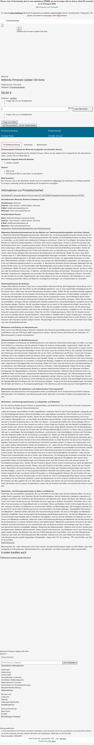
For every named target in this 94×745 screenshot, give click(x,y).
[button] (47, 195)
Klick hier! (57, 181)
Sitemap (4, 699)
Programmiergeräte (17, 87)
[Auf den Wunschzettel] (20, 28)
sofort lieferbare (16, 13)
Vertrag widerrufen (7, 728)
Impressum (5, 670)
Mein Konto (5, 711)
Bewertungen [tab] (42, 145)
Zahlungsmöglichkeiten (10, 702)
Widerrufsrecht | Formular (11, 682)
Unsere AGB (6, 675)
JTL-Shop (52, 741)
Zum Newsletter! (69, 662)
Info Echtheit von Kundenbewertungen (16, 685)
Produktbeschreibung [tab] (11, 145)
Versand (62, 739)
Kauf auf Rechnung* (9, 709)
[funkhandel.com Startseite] (47, 7)
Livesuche (5, 697)
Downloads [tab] (28, 145)
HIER (59, 15)
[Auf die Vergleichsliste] (18, 28)
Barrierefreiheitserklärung (11, 688)
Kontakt (4, 714)
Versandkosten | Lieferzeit (11, 677)
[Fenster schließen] (2, 25)
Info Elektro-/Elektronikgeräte (12, 680)
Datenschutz (6, 672)
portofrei (13, 98)
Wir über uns (6, 694)
